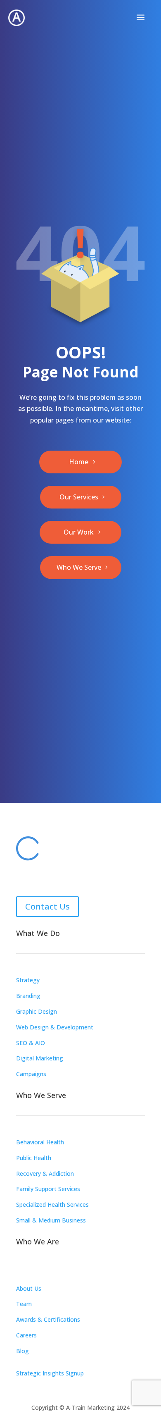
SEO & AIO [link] (30, 1043)
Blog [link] (22, 1351)
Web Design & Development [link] (54, 1027)
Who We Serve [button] (79, 567)
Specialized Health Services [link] (52, 1204)
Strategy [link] (28, 980)
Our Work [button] (79, 532)
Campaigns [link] (31, 1074)
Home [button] (78, 461)
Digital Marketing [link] (39, 1058)
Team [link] (24, 1304)
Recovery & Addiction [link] (45, 1173)
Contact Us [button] (47, 906)
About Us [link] (28, 1288)
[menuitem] (140, 17)
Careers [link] (26, 1335)
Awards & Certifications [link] (48, 1319)
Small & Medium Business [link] (51, 1220)
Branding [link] (28, 996)
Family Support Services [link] (48, 1189)
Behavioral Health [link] (40, 1142)
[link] (16, 18)
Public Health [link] (33, 1158)
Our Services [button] (78, 496)
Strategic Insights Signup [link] (50, 1373)
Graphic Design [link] (36, 1011)
